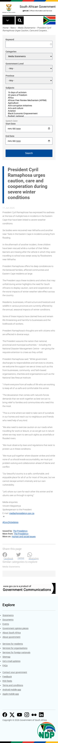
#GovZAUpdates (10, 522)
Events (5, 624)
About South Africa (11, 632)
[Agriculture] (29, 103)
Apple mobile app (10, 694)
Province (10, 75)
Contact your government (14, 672)
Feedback (7, 676)
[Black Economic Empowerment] (29, 113)
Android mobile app (11, 689)
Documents (7, 619)
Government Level (15, 63)
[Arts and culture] (29, 108)
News (13, 27)
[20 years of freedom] (29, 95)
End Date (10, 136)
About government (11, 637)
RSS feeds (7, 681)
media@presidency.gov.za (21, 513)
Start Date (11, 123)
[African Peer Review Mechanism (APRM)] (29, 100)
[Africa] (29, 97)
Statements (8, 615)
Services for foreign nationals (16, 652)
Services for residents (12, 644)
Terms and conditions (12, 685)
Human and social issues (24, 536)
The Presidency (20, 531)
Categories (11, 51)
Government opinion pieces (15, 628)
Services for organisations (14, 648)
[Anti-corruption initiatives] (29, 105)
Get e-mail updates (11, 661)
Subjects (10, 88)
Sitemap (6, 657)
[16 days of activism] (29, 92)
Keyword (10, 39)
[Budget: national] (29, 116)
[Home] (8, 8)
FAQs (5, 665)
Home (5, 27)
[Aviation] (29, 111)
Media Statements (26, 27)
